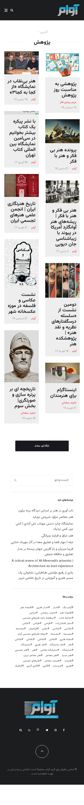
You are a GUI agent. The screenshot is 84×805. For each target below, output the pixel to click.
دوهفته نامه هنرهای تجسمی (38, 618)
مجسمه (20, 629)
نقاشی (40, 639)
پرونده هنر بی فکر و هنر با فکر (63, 155)
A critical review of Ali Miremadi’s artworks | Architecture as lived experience (42, 563)
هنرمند (68, 661)
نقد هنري (40, 645)
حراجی (32, 613)
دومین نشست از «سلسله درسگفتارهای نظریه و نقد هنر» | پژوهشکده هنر (63, 324)
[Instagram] (55, 730)
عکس (45, 629)
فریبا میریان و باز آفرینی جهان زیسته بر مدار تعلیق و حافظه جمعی (45, 552)
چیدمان (57, 666)
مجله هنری (66, 639)
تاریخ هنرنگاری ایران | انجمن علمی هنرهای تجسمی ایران (22, 212)
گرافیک (18, 666)
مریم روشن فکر (68, 102)
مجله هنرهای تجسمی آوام (32, 634)
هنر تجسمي (21, 650)
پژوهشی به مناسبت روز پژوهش (65, 89)
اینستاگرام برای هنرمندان (63, 393)
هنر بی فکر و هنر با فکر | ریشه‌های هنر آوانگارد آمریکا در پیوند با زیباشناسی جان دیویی (63, 227)
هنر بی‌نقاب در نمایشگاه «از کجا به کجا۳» (22, 87)
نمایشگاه (67, 650)
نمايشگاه (25, 645)
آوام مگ (67, 607)
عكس (25, 623)
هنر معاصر (51, 655)
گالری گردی (32, 666)
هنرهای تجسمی (31, 661)
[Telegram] (46, 730)
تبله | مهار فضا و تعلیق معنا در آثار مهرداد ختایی (42, 542)
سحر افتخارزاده (63, 623)
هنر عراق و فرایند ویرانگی (57, 535)
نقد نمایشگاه (57, 645)
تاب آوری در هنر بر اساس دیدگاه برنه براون (46, 510)
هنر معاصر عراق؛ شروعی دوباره (53, 517)
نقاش (52, 639)
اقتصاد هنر (26, 607)
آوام (74, 169)
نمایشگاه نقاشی (49, 650)
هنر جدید (67, 655)
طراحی (36, 623)
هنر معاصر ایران (32, 655)
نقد (70, 645)
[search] (15, 480)
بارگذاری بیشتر (42, 446)
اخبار (55, 607)
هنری (69, 666)
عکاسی (68, 629)
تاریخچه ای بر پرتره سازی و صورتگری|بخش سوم (23, 397)
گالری (45, 666)
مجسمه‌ (54, 634)
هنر (34, 650)
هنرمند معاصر (52, 661)
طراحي (47, 623)
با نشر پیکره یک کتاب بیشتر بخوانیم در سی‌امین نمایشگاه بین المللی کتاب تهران (22, 138)
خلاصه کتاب (65, 618)
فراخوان (33, 629)
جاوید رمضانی (69, 403)
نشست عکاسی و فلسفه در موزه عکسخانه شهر (22, 303)
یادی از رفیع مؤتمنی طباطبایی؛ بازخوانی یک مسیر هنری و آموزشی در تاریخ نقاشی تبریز (45, 575)
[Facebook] (64, 730)
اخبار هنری (42, 607)
